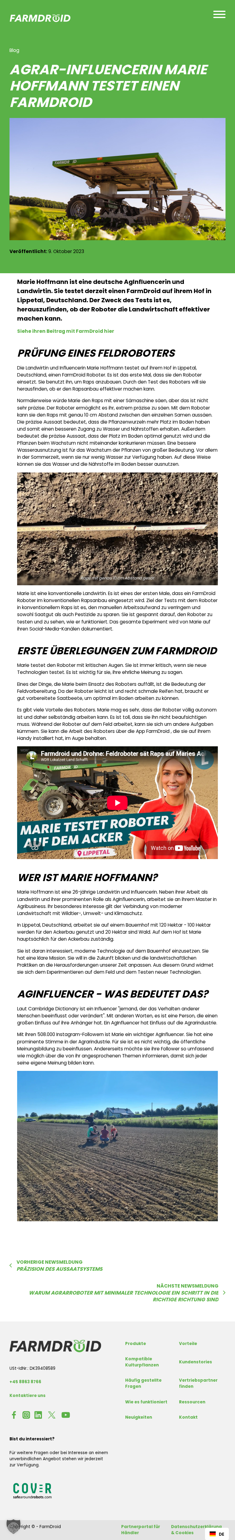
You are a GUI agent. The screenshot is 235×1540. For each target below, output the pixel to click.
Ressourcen (192, 1402)
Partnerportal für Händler (140, 1530)
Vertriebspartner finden (198, 1383)
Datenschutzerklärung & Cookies (196, 1530)
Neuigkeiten (138, 1417)
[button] (13, 1526)
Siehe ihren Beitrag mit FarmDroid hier (65, 331)
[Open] (219, 14)
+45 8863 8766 (25, 1382)
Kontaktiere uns (27, 1395)
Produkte (135, 1344)
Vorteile (188, 1344)
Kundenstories (195, 1362)
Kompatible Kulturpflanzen (142, 1362)
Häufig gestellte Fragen (143, 1383)
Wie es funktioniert (146, 1402)
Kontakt (188, 1417)
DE (221, 1534)
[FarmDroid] (55, 1346)
